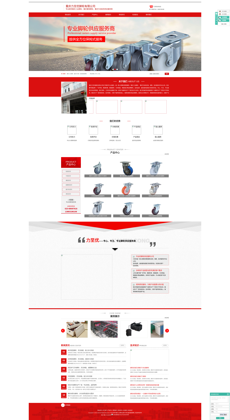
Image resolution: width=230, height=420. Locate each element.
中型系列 (68, 176)
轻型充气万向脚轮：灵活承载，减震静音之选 (82, 367)
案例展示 (108, 14)
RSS (96, 73)
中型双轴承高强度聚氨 (155, 216)
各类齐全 (93, 137)
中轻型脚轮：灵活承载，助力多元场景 (80, 376)
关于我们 (81, 14)
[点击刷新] (223, 414)
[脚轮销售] (145, 329)
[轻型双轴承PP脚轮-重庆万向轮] (97, 208)
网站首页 (68, 14)
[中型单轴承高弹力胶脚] (126, 208)
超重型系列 (69, 185)
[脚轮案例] (115, 329)
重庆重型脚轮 (83, 73)
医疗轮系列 (69, 189)
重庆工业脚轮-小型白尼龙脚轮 (155, 176)
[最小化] (228, 394)
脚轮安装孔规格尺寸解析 (138, 376)
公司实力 (72, 137)
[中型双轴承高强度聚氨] (155, 208)
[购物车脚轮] (85, 329)
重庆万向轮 (76, 73)
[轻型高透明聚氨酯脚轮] (155, 188)
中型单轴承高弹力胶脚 (126, 216)
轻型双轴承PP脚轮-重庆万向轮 (98, 216)
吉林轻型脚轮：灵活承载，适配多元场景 (81, 359)
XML (99, 73)
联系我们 (149, 14)
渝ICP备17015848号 (106, 415)
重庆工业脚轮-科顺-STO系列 (97, 176)
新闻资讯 (122, 14)
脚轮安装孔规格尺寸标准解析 (139, 368)
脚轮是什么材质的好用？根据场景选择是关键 (144, 385)
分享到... (224, 20)
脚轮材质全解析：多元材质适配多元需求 (81, 393)
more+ (123, 345)
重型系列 (68, 180)
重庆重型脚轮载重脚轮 (126, 176)
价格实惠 (115, 137)
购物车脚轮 (85, 339)
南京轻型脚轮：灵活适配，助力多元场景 (81, 350)
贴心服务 (158, 137)
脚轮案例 (115, 339)
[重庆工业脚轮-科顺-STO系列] (97, 168)
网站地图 (92, 73)
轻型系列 (68, 171)
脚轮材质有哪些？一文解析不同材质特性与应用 (145, 393)
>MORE (166, 154)
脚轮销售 (145, 339)
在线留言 (135, 14)
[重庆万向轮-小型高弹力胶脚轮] (126, 188)
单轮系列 (68, 194)
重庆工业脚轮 (70, 73)
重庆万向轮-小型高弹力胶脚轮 (127, 196)
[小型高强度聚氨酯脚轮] (97, 188)
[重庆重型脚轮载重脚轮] (126, 168)
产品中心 (95, 14)
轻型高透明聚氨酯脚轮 (155, 196)
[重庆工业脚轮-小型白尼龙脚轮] (155, 168)
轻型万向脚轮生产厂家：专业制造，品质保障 (82, 385)
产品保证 (136, 137)
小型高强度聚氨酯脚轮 (98, 196)
